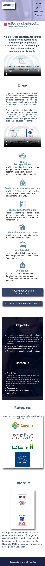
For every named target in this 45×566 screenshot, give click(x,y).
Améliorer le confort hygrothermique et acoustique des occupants (22, 236)
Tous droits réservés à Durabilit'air (23, 562)
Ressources (38, 11)
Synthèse (38, 8)
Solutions (38, 15)
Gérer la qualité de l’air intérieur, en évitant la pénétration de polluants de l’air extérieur (22, 255)
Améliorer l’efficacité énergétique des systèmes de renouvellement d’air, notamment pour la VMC (22, 193)
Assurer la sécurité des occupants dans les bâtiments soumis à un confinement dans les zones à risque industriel (22, 277)
